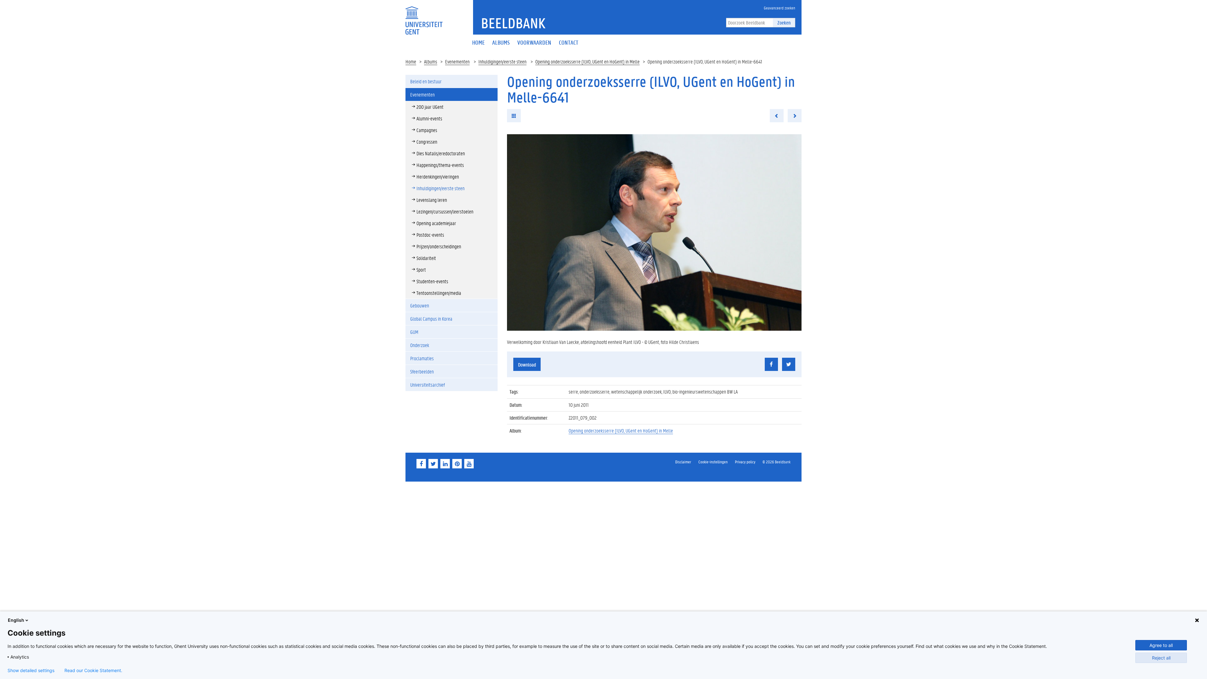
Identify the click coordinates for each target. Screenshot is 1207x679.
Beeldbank (513, 23)
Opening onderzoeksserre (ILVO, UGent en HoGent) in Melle (587, 61)
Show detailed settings (31, 670)
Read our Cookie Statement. (93, 670)
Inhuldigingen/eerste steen (502, 61)
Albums (430, 61)
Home (410, 61)
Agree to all (1161, 645)
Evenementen (457, 61)
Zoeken (784, 22)
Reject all (1161, 657)
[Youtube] (469, 463)
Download (527, 364)
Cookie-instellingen (713, 461)
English (16, 620)
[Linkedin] (445, 463)
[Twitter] (433, 463)
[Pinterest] (457, 463)
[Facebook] (421, 463)
